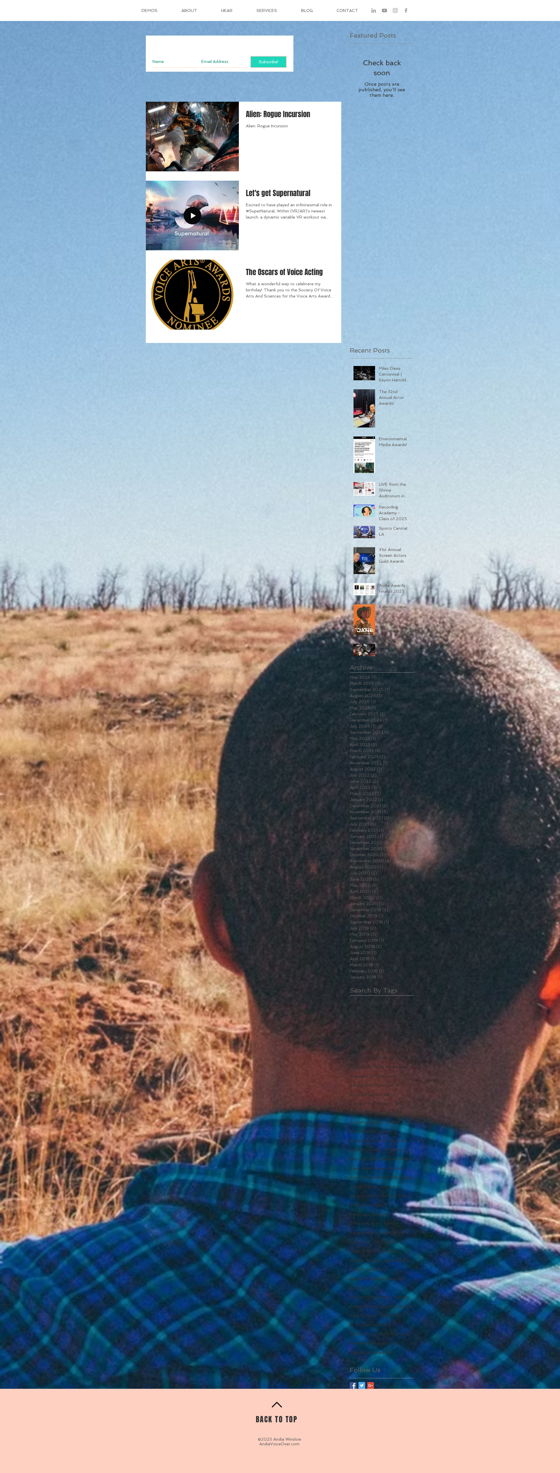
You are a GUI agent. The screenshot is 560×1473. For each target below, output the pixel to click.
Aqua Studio (387, 1251)
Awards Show (363, 1315)
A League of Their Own (372, 1076)
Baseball (358, 1343)
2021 (355, 1057)
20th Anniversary (380, 1057)
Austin (371, 1287)
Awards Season (397, 1306)
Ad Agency (360, 1140)
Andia (389, 1223)
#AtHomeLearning (368, 1011)
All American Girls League (389, 1177)
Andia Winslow (364, 1232)
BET (397, 1315)
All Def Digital (363, 1186)
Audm (355, 1287)
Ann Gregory (385, 1241)
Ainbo (375, 1149)
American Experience (370, 1214)
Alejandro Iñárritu (397, 1159)
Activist (393, 1122)
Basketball (382, 1352)
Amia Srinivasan (365, 1223)
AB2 (399, 1103)
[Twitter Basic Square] (361, 1385)
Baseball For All (384, 1343)
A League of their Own (371, 1085)
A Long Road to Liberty (372, 1094)
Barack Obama (376, 1324)
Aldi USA (368, 1159)
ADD (354, 1113)
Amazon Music (364, 1195)
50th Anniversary (390, 1066)
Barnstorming (363, 1333)
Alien (354, 1168)
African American (390, 1140)
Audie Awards (397, 1260)
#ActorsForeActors (368, 1002)
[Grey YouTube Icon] (384, 10)
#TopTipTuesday (393, 1030)
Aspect (373, 1260)
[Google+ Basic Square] (370, 1385)
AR (397, 1113)
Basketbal (359, 1352)
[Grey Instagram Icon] (395, 10)
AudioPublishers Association (377, 1278)
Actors (385, 1131)
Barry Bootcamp (395, 1333)
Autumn (401, 1297)
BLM (354, 1324)
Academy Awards (366, 1122)
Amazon (388, 1186)
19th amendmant (366, 1048)
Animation (360, 1241)
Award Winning (364, 1306)
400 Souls (360, 1066)
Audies (356, 1269)
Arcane (356, 1260)
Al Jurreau (394, 1149)
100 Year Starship (367, 1039)
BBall (385, 1315)
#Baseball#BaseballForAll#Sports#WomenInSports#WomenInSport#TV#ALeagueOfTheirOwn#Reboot (382, 1020)
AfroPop (358, 1149)
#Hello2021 (361, 1030)
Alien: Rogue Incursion (384, 1168)
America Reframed (368, 1205)
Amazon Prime (396, 1195)
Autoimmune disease (370, 1297)
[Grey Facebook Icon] (406, 10)
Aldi (353, 1159)
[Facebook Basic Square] (353, 1385)
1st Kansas (396, 1048)
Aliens (355, 1177)
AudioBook (376, 1269)
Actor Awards (363, 1131)
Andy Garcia (392, 1232)
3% (403, 1057)
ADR (367, 1113)
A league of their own (370, 1103)
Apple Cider (361, 1251)
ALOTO (383, 1113)
